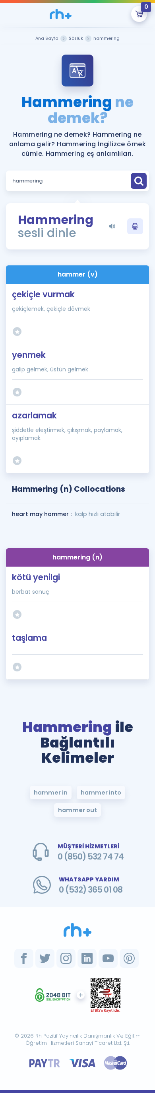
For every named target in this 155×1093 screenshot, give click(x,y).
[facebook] (23, 958)
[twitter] (44, 958)
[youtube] (108, 958)
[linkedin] (87, 958)
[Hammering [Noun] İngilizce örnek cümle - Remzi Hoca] (61, 14)
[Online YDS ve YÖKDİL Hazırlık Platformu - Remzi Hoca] (77, 929)
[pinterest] (129, 958)
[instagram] (66, 958)
